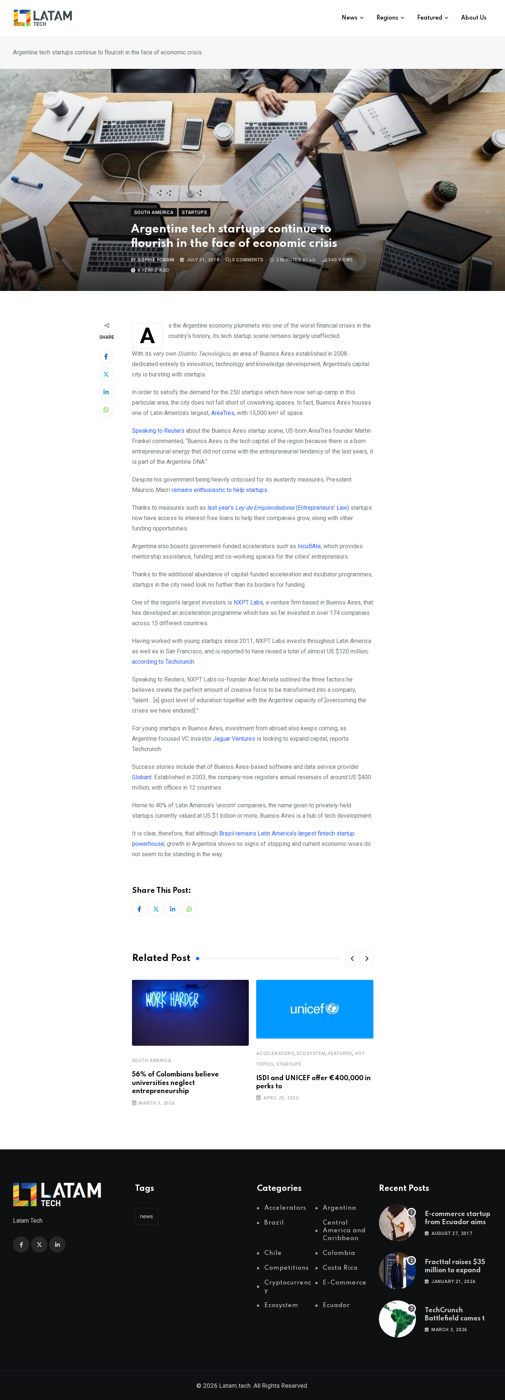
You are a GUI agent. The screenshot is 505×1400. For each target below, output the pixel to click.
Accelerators (275, 1053)
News (349, 18)
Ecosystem (311, 1053)
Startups (289, 1064)
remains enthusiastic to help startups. (220, 489)
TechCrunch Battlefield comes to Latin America (457, 1318)
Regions (387, 18)
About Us (474, 18)
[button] (352, 958)
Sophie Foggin (156, 259)
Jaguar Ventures (235, 738)
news (146, 1216)
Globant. (143, 777)
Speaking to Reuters (158, 430)
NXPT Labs (248, 602)
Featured (429, 18)
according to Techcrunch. (163, 661)
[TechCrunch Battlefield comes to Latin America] (397, 1318)
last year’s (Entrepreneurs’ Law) (278, 507)
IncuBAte (309, 546)
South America (152, 1060)
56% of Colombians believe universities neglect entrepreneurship (175, 1083)
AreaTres (222, 412)
